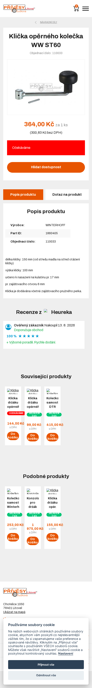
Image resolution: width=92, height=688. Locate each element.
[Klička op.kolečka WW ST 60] (46, 87)
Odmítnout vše (46, 675)
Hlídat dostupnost (46, 167)
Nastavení (65, 653)
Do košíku (13, 435)
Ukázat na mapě (14, 612)
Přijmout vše (46, 664)
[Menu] (85, 9)
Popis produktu (23, 194)
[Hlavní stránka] (19, 8)
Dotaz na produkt (67, 194)
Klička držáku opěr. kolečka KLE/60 (52, 507)
